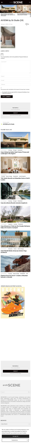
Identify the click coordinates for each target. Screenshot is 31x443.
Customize (15, 440)
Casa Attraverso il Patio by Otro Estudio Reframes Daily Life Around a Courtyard (15, 226)
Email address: (16, 107)
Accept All (15, 436)
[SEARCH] (29, 2)
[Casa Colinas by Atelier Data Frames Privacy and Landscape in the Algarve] (8, 9)
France (15, 248)
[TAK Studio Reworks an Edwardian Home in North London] (15, 165)
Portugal (15, 150)
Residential (20, 150)
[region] (15, 435)
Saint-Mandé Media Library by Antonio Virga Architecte (13, 251)
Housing (10, 150)
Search (28, 392)
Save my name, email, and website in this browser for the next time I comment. (15, 89)
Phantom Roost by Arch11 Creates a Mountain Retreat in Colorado (14, 276)
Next (30, 11)
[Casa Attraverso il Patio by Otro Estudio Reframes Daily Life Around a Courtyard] (15, 214)
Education (10, 248)
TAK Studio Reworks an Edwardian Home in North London (15, 179)
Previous (0, 11)
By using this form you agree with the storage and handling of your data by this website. (15, 93)
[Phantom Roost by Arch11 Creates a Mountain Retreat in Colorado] (15, 263)
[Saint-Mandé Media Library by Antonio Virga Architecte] (15, 239)
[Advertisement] (15, 340)
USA (27, 273)
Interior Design (9, 176)
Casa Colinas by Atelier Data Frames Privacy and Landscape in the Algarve (8, 15)
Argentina (10, 224)
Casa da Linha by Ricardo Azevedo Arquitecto (14, 203)
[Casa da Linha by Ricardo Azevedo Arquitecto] (15, 191)
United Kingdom (22, 176)
